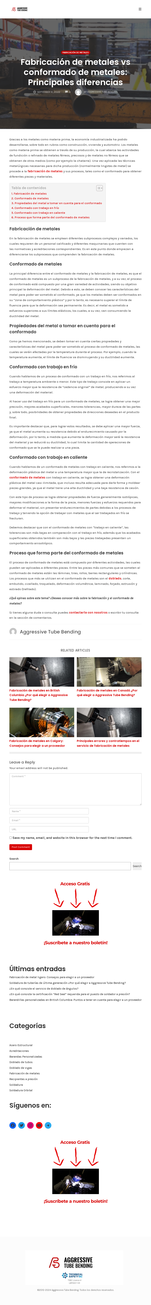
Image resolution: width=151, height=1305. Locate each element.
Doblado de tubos (21, 1062)
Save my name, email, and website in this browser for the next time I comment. (72, 838)
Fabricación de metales (75, 52)
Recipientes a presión (23, 1079)
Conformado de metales (32, 198)
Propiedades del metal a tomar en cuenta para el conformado (58, 203)
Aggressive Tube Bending (50, 631)
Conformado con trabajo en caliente (39, 212)
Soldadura (16, 1084)
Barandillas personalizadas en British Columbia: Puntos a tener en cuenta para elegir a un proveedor (75, 1000)
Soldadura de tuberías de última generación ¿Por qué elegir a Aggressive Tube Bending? (67, 983)
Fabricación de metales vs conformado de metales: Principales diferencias (76, 72)
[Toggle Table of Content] (98, 188)
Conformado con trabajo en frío (37, 208)
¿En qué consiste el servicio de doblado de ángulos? (43, 988)
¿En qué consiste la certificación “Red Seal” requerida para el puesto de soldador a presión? (69, 994)
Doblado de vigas (20, 1068)
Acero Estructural (21, 1045)
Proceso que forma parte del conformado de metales (52, 217)
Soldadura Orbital (21, 1090)
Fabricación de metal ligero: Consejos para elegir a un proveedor (51, 977)
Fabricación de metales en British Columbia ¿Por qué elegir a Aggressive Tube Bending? (38, 695)
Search (14, 858)
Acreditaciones (19, 1051)
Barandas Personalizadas (25, 1056)
